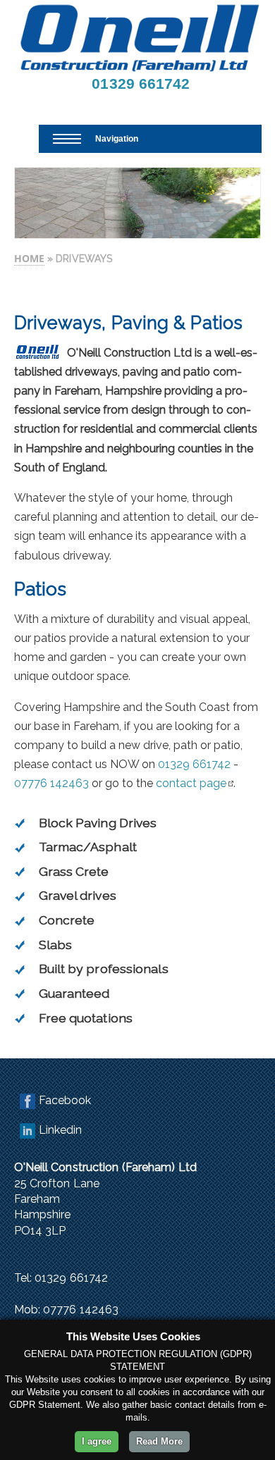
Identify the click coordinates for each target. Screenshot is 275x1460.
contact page (191, 783)
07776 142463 (51, 783)
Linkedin (60, 1130)
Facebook (65, 1100)
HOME (29, 258)
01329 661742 (141, 83)
